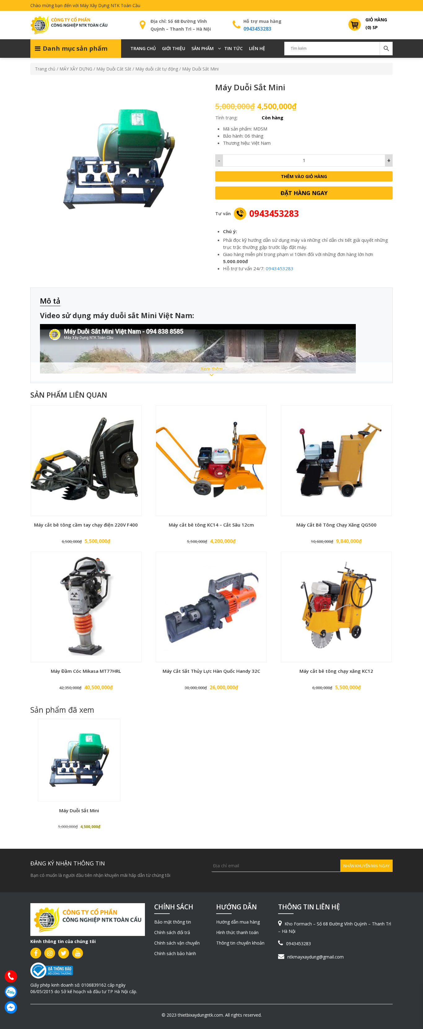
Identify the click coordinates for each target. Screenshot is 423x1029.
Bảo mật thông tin (172, 922)
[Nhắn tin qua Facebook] (11, 1007)
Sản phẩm (202, 48)
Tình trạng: (226, 117)
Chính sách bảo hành (175, 953)
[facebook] (35, 953)
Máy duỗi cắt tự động (156, 69)
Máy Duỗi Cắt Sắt (113, 69)
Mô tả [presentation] (50, 301)
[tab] (53, 301)
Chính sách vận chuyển (177, 943)
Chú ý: (230, 231)
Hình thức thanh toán (237, 932)
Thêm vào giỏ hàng (304, 176)
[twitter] (64, 953)
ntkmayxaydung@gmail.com (315, 957)
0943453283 (257, 28)
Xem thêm (212, 368)
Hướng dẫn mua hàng (238, 922)
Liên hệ (257, 48)
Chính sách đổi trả (172, 932)
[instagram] (49, 953)
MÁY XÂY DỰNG (75, 69)
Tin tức (233, 48)
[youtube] (77, 953)
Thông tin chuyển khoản (240, 943)
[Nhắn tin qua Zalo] (11, 992)
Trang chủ (143, 48)
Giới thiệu (173, 48)
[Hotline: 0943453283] (11, 976)
